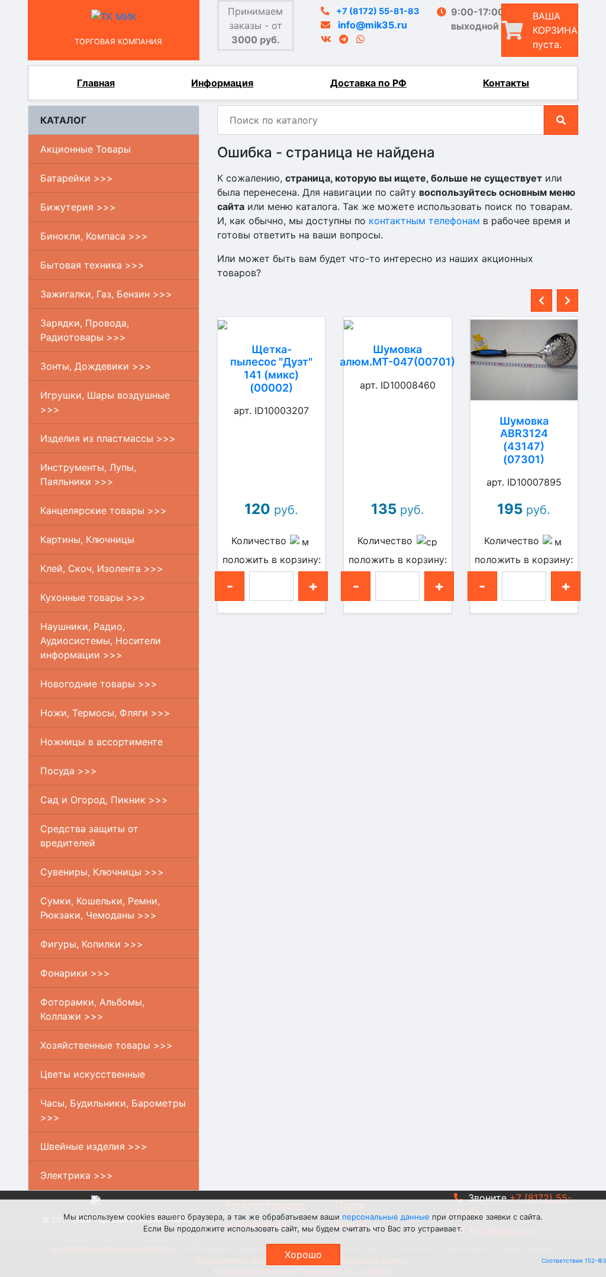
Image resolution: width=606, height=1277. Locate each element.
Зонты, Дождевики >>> (96, 366)
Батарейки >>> (76, 178)
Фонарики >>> (75, 973)
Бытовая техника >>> (92, 265)
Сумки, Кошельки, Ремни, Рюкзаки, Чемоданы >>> (100, 908)
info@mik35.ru (372, 25)
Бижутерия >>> (78, 207)
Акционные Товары (85, 149)
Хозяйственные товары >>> (106, 1045)
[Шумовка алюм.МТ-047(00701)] (397, 324)
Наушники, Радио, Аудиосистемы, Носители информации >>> (100, 640)
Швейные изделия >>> (93, 1146)
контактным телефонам (424, 221)
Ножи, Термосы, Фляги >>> (105, 713)
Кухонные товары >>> (93, 597)
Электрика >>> (76, 1175)
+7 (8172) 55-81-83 (377, 11)
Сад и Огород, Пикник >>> (104, 800)
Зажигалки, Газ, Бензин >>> (106, 294)
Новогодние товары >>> (98, 684)
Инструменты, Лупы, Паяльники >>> (88, 474)
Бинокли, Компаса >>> (94, 236)
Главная (96, 83)
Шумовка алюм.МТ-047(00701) (397, 355)
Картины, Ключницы (87, 539)
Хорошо (303, 1254)
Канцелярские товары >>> (103, 510)
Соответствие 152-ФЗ (573, 1260)
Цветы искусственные (92, 1074)
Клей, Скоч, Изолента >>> (101, 568)
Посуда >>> (68, 771)
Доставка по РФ (368, 83)
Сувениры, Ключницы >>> (102, 872)
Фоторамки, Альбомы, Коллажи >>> (92, 1009)
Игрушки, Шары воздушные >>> (105, 402)
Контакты (506, 83)
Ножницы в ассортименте (101, 742)
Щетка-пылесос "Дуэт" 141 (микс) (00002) (271, 368)
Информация (222, 83)
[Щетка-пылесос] (271, 324)
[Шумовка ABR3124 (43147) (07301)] (524, 360)
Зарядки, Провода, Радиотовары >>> (84, 330)
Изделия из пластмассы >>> (108, 438)
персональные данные (386, 1216)
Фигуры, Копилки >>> (91, 944)
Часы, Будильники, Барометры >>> (113, 1110)
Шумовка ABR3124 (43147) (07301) (524, 440)
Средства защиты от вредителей (89, 836)
